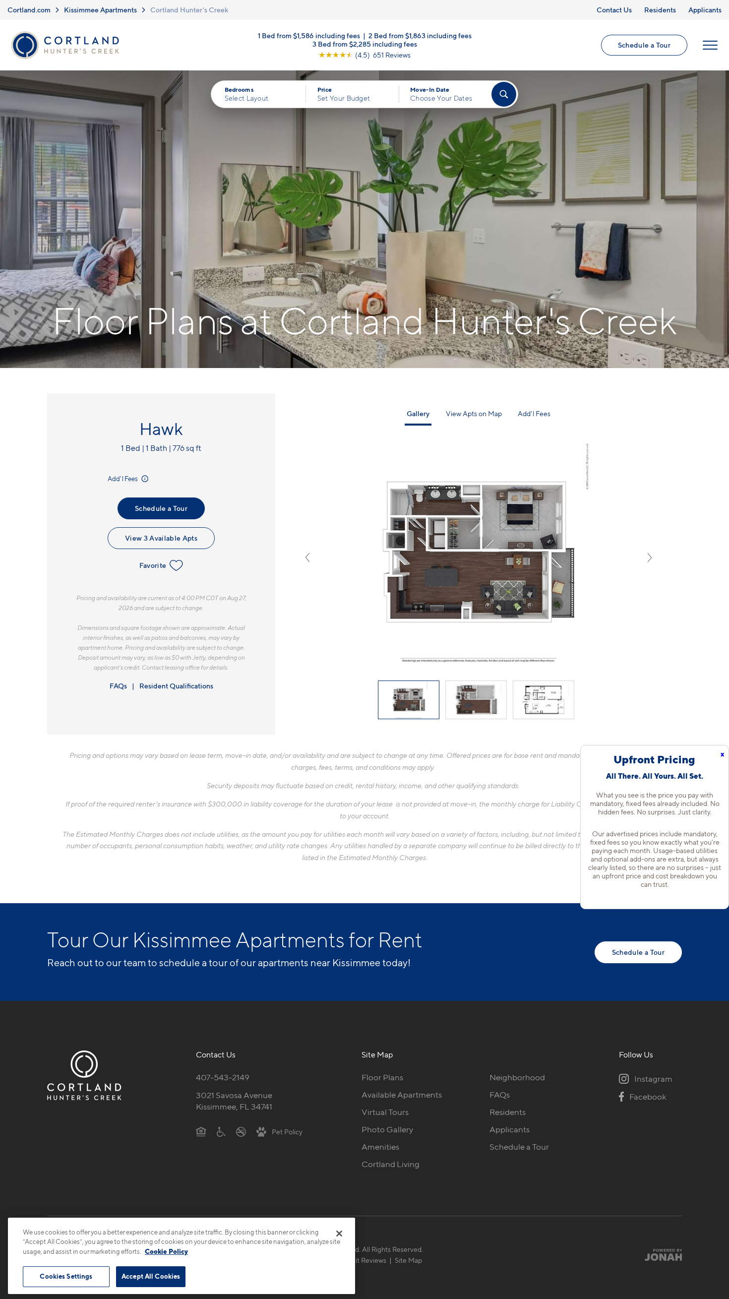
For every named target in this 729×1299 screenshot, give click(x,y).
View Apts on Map (474, 413)
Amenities (380, 1147)
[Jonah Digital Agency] (659, 1254)
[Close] (339, 1233)
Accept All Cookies (151, 1276)
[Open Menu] (710, 45)
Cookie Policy (166, 1251)
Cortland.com (29, 9)
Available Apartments (402, 1095)
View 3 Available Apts (161, 538)
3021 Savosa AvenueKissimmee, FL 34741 (234, 1101)
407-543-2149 (222, 1077)
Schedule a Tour (644, 45)
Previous (307, 557)
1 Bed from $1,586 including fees (309, 35)
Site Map (408, 1260)
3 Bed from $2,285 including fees (364, 43)
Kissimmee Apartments (100, 9)
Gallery (418, 413)
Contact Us (614, 9)
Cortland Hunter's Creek (189, 9)
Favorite (153, 565)
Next (649, 557)
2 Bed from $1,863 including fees (420, 35)
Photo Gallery (387, 1129)
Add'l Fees (123, 479)
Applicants (705, 9)
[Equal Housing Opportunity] (201, 1131)
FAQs (118, 685)
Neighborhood (517, 1077)
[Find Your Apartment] (503, 94)
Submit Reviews (362, 1260)
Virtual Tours (385, 1112)
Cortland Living (391, 1164)
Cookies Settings (66, 1276)
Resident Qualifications (176, 685)
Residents (660, 9)
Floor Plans (382, 1077)
